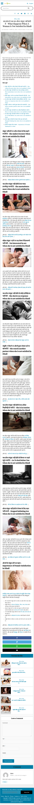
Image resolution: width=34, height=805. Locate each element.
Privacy (12, 796)
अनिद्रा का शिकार (9, 439)
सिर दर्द (8, 165)
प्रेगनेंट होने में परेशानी (18, 610)
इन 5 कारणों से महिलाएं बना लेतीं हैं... (19, 700)
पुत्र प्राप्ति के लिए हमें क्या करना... (19, 672)
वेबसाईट (4, 753)
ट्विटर (21, 632)
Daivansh (5, 29)
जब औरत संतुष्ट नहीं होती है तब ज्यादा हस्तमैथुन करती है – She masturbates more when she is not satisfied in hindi (18, 91)
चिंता (21, 604)
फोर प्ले (28, 543)
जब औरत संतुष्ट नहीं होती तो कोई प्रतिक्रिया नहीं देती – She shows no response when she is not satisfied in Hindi (17, 100)
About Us (7, 796)
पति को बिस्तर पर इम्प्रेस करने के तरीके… (18, 504)
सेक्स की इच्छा (20, 163)
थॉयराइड (25, 437)
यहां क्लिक (26, 630)
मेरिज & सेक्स (17, 19)
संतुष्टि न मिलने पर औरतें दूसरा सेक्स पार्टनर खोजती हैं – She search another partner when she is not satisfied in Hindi (17, 106)
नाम (4, 739)
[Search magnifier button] (28, 8)
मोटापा (29, 437)
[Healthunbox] (7, 3)
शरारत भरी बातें (20, 167)
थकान (12, 165)
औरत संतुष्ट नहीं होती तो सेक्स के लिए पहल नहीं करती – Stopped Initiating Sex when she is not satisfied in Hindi (18, 120)
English (31, 3)
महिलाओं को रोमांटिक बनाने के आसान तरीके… (19, 625)
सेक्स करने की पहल (23, 495)
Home (2, 796)
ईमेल (4, 746)
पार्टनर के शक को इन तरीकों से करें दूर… (18, 453)
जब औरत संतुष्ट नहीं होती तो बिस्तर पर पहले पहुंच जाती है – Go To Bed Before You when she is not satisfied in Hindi (18, 115)
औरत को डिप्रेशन (15, 604)
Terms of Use (23, 796)
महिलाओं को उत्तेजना (16, 615)
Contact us (17, 796)
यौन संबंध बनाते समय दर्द (26, 611)
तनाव (23, 604)
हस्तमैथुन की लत (7, 226)
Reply (4, 781)
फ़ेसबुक (15, 632)
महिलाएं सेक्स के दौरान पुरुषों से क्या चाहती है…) (19, 180)
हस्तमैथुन (5, 218)
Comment (5, 723)
